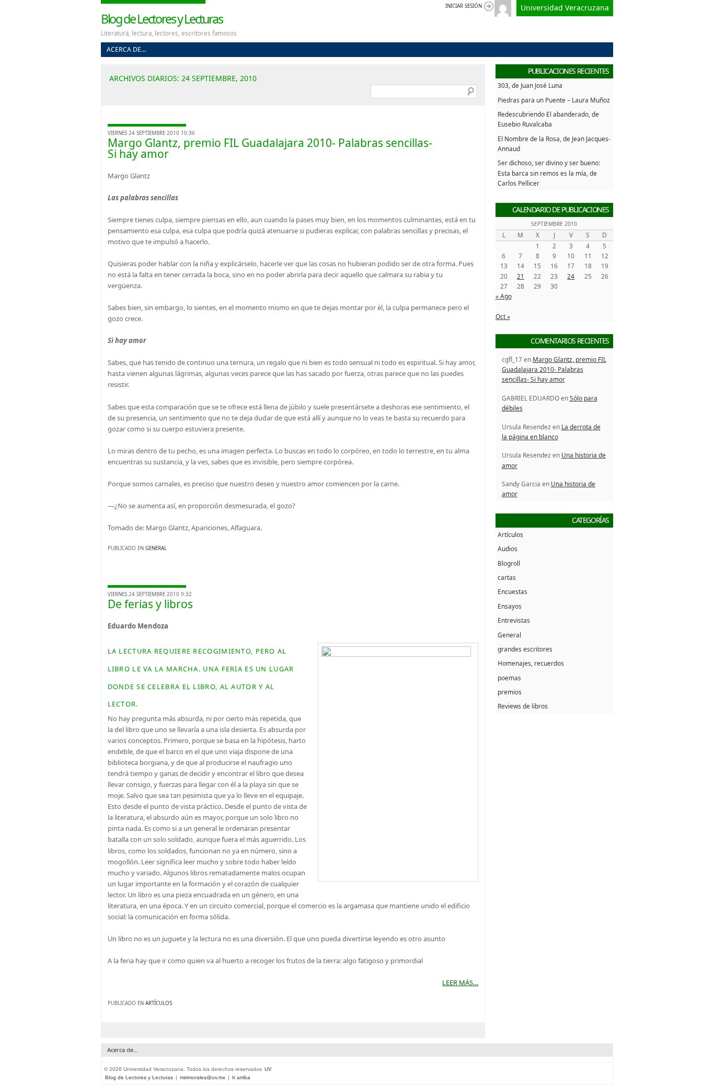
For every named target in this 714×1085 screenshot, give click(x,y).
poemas (509, 677)
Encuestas (512, 591)
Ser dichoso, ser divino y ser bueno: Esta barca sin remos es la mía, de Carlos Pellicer (549, 172)
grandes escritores (525, 649)
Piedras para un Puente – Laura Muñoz (554, 100)
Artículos (158, 1003)
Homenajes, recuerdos (531, 663)
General (156, 548)
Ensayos (510, 606)
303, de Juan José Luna (530, 85)
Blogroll (509, 563)
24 (570, 276)
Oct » (503, 316)
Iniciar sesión (463, 6)
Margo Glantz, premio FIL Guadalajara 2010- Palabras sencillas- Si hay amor (270, 148)
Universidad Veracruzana (565, 8)
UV (268, 1069)
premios (510, 692)
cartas (507, 577)
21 (520, 276)
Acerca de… (126, 49)
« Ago (504, 296)
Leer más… (460, 982)
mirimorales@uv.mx (202, 1077)
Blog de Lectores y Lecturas (162, 18)
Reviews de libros (523, 706)
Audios (507, 548)
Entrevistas (514, 620)
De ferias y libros (150, 604)
